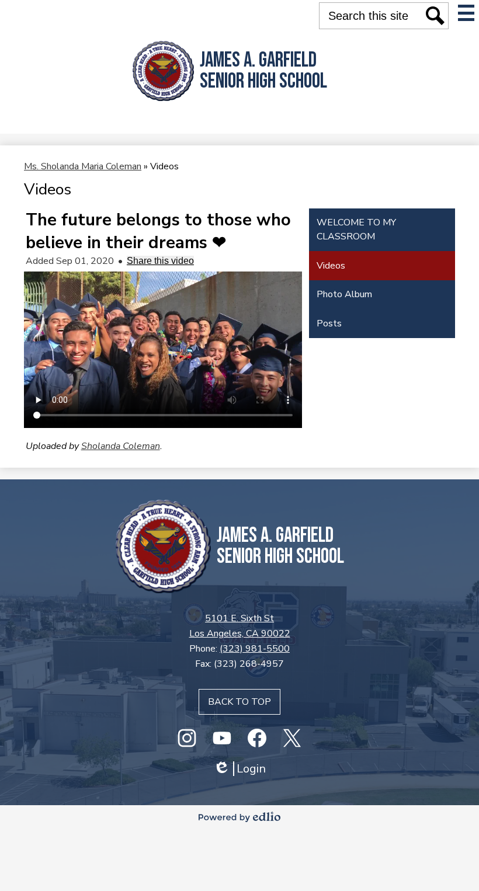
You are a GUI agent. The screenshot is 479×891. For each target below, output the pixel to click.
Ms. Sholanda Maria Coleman (82, 166)
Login (239, 768)
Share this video (160, 261)
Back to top (239, 701)
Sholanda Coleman (120, 446)
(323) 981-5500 (255, 648)
